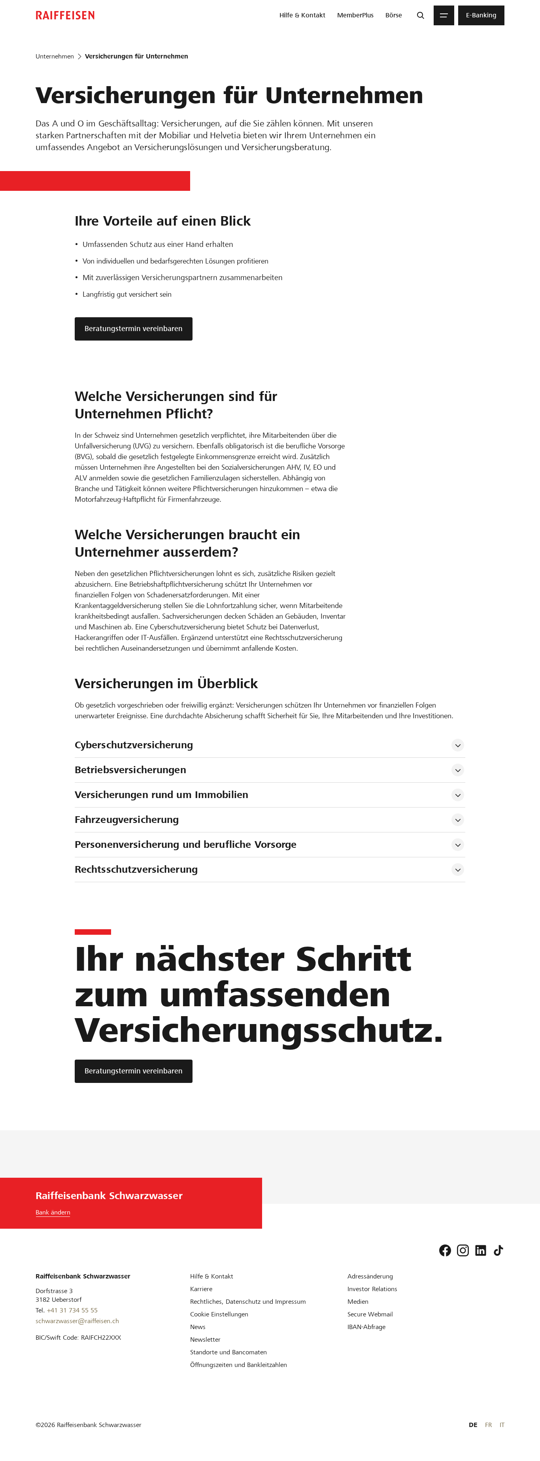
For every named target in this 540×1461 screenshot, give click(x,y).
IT (502, 1425)
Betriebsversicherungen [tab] (130, 770)
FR (488, 1425)
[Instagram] (463, 1250)
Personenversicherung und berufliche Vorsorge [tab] (186, 844)
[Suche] (420, 15)
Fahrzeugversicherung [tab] (127, 819)
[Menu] (444, 15)
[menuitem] (302, 15)
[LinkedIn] (481, 1250)
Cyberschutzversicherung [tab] (135, 745)
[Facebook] (445, 1250)
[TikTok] (498, 1250)
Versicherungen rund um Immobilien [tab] (161, 794)
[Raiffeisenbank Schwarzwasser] (65, 15)
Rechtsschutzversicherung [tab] (136, 869)
